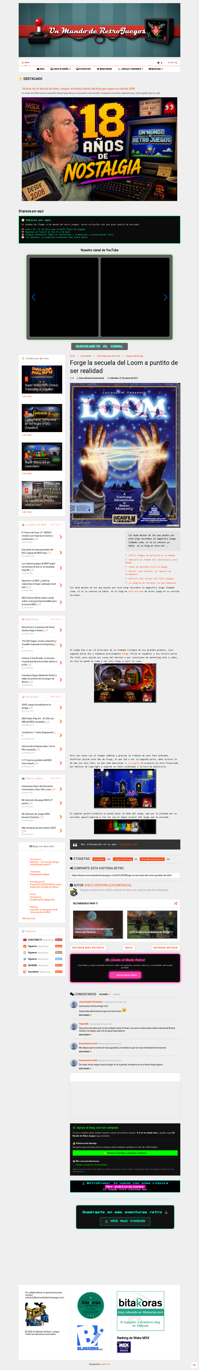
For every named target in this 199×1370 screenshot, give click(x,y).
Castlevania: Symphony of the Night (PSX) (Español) (40, 424)
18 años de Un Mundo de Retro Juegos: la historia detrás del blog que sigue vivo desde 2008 (78, 88)
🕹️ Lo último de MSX (34, 524)
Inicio (41, 69)
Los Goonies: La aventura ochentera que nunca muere (56, 237)
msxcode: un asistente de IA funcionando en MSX (43, 910)
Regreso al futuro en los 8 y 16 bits (47, 232)
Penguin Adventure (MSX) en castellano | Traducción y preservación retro (69, 234)
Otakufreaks (35, 872)
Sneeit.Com (105, 1364)
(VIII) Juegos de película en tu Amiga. (152, 555)
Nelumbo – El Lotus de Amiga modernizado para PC (44, 863)
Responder (84, 1015)
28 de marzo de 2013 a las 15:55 (109, 1044)
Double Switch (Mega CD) (42, 899)
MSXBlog (34, 907)
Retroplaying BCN (37, 882)
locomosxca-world (88, 1043)
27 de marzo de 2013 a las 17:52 (114, 1002)
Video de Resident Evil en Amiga (148, 567)
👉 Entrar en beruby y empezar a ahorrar (125, 1153)
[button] (165, 297)
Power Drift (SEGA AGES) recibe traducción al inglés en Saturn (45, 885)
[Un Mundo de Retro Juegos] (99, 55)
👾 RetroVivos (30, 619)
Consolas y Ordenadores (131, 69)
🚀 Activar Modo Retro (125, 975)
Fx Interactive (85, 69)
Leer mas (27, 396)
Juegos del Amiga (134, 356)
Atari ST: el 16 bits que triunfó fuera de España (55, 229)
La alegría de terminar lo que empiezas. (153, 583)
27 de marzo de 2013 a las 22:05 (100, 1024)
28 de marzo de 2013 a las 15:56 (109, 1060)
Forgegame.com (128, 844)
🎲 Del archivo (30, 696)
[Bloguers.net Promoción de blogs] (90, 1349)
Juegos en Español (61, 69)
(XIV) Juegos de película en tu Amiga (150, 932)
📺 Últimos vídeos (32, 778)
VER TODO (56, 697)
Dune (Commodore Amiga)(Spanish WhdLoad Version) (94, 930)
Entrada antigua (166, 947)
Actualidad (86, 356)
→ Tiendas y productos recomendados (90, 1165)
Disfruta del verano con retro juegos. (152, 579)
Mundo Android (105, 69)
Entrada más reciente (88, 947)
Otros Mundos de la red (108, 356)
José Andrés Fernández (90, 1002)
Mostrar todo (29, 918)
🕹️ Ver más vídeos (125, 1221)
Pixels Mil (83, 1024)
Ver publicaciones (125, 1187)
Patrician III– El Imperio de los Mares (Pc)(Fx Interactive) (41, 501)
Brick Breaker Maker (40, 874)
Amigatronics (36, 859)
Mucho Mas (156, 69)
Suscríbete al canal (99, 346)
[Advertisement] (96, 552)
